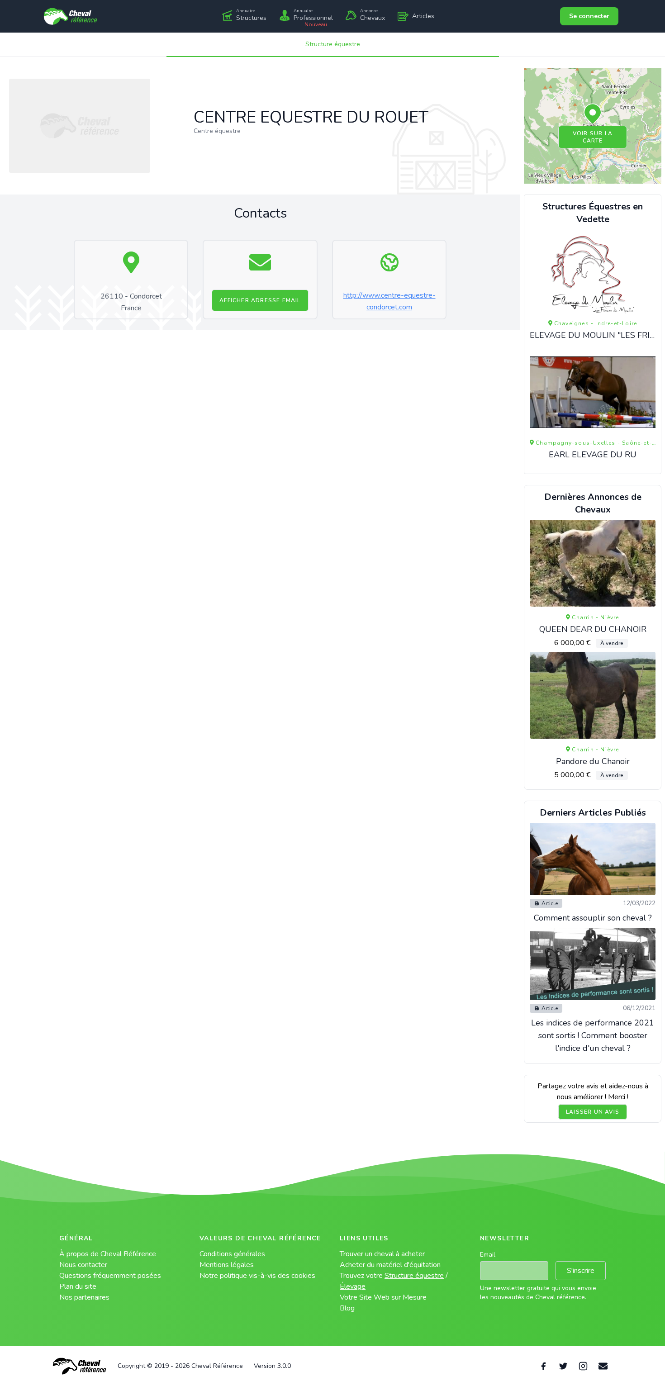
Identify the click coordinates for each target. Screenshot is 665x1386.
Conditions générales (232, 1254)
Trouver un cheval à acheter (382, 1254)
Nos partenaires (84, 1297)
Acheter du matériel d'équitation (390, 1265)
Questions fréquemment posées (110, 1276)
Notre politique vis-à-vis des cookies (257, 1276)
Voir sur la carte (593, 137)
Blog (347, 1308)
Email (487, 1254)
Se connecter (589, 16)
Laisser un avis (592, 1111)
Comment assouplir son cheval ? (593, 917)
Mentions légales (227, 1265)
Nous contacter (83, 1265)
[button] (592, 114)
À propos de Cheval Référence (107, 1254)
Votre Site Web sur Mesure (383, 1297)
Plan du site (77, 1286)
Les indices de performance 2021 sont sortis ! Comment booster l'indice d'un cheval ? (592, 1035)
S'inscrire (580, 1271)
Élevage (353, 1286)
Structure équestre (332, 44)
